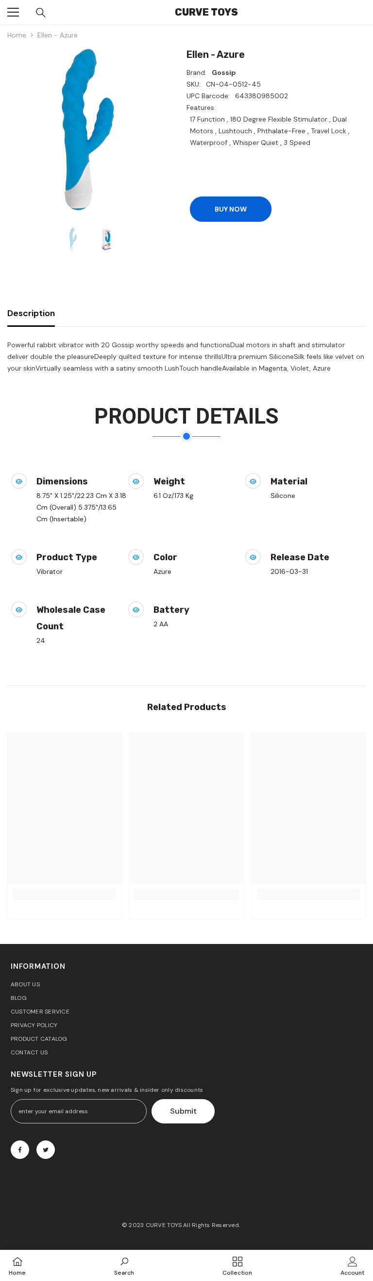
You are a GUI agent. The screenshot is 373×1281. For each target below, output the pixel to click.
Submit (183, 1111)
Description (31, 313)
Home (16, 35)
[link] (64, 894)
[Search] (41, 12)
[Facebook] (20, 1149)
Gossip (224, 72)
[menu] (13, 12)
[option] (89, 129)
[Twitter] (45, 1149)
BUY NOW (231, 209)
